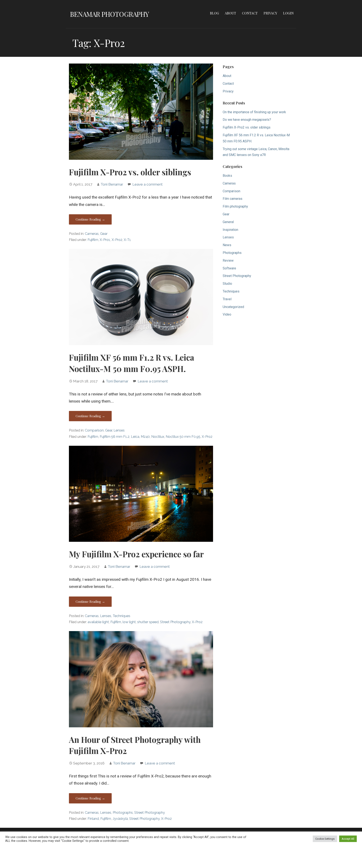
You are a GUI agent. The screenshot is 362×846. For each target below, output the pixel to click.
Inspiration (230, 230)
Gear (103, 234)
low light (129, 622)
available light (98, 622)
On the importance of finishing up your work (254, 112)
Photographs (123, 813)
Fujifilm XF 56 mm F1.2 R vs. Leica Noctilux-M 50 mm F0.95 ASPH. (131, 363)
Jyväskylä (120, 819)
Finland (93, 819)
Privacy (270, 13)
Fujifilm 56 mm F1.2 (114, 437)
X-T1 (127, 240)
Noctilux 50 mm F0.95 (183, 437)
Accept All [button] (348, 838)
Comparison (94, 430)
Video (227, 314)
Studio (227, 284)
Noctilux (157, 437)
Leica (135, 437)
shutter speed (148, 622)
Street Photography (175, 622)
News (227, 245)
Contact (250, 13)
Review (228, 261)
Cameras (92, 234)
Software (229, 268)
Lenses (119, 430)
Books (227, 176)
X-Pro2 (117, 240)
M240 (145, 437)
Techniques (121, 616)
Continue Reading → (90, 219)
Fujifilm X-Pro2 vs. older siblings (130, 171)
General (228, 222)
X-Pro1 (105, 240)
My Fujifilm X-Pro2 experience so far (136, 553)
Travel (227, 299)
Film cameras (232, 199)
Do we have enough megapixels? (247, 120)
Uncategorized (233, 307)
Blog (214, 13)
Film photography (235, 206)
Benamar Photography (109, 13)
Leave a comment (147, 184)
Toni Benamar (112, 184)
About (230, 13)
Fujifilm (93, 240)
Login (288, 13)
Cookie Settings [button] (325, 838)
